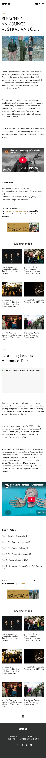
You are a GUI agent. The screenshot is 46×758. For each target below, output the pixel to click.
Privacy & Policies (17, 736)
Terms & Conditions (29, 739)
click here (21, 584)
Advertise (33, 736)
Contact (12, 739)
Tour (4, 13)
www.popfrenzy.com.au (16, 211)
